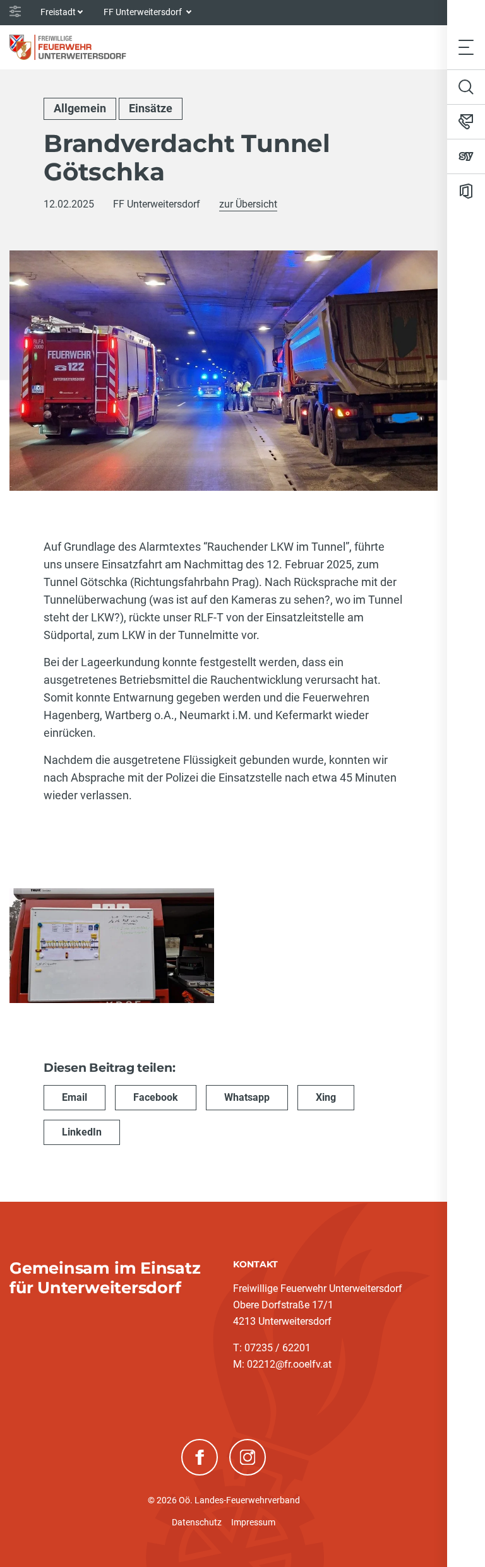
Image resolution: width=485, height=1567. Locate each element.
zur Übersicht (248, 204)
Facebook (155, 1097)
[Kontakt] (466, 122)
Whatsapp (247, 1097)
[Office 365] (466, 191)
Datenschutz (197, 1522)
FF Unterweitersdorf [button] (144, 12)
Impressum (253, 1522)
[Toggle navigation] (466, 47)
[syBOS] (466, 156)
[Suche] (466, 87)
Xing (326, 1097)
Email (74, 1097)
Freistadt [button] (58, 12)
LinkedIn (82, 1132)
